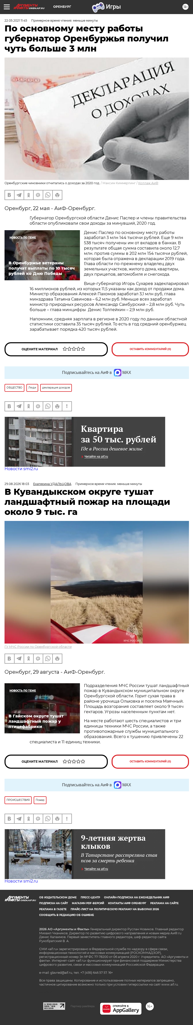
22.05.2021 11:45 (16, 20)
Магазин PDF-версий (88, 903)
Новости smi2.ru (21, 468)
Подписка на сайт (53, 903)
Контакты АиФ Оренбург (127, 903)
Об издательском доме (58, 897)
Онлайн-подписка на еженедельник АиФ (136, 897)
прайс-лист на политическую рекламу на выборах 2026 (115, 909)
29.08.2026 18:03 (17, 484)
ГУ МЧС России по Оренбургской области (38, 647)
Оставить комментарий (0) (150, 349)
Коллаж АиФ (148, 183)
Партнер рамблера (82, 1006)
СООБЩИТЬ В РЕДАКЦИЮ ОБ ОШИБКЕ (66, 915)
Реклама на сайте (164, 903)
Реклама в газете (53, 909)
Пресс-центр (90, 897)
